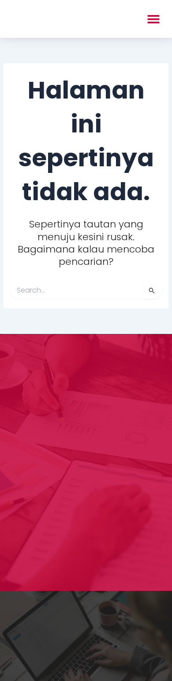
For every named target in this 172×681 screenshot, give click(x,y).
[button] (153, 19)
